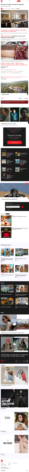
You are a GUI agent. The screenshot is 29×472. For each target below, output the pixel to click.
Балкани (19, 77)
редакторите (4, 8)
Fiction (4, 468)
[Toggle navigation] (27, 1)
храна (26, 76)
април (9, 77)
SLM (9, 468)
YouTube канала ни (8, 72)
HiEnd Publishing (5, 467)
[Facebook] (18, 8)
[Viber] (19, 8)
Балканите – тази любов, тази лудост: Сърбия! (8, 69)
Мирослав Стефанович (4, 77)
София (19, 76)
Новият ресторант (6, 36)
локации (17, 77)
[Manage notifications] (27, 470)
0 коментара (12, 8)
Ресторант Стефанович (14, 76)
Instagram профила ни (15, 71)
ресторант (12, 77)
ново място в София (6, 76)
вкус (14, 77)
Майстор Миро (22, 76)
